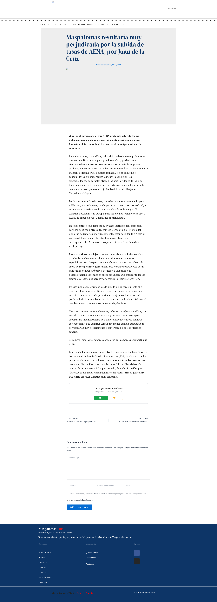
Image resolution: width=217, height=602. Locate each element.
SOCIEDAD (81, 24)
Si (102, 398)
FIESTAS (101, 24)
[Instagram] (137, 561)
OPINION (55, 24)
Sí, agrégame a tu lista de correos (81, 500)
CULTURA (72, 24)
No (117, 398)
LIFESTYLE (124, 24)
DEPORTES (91, 24)
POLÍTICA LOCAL (44, 24)
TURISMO (63, 24)
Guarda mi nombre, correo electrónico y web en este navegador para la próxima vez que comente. (108, 494)
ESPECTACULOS (112, 24)
